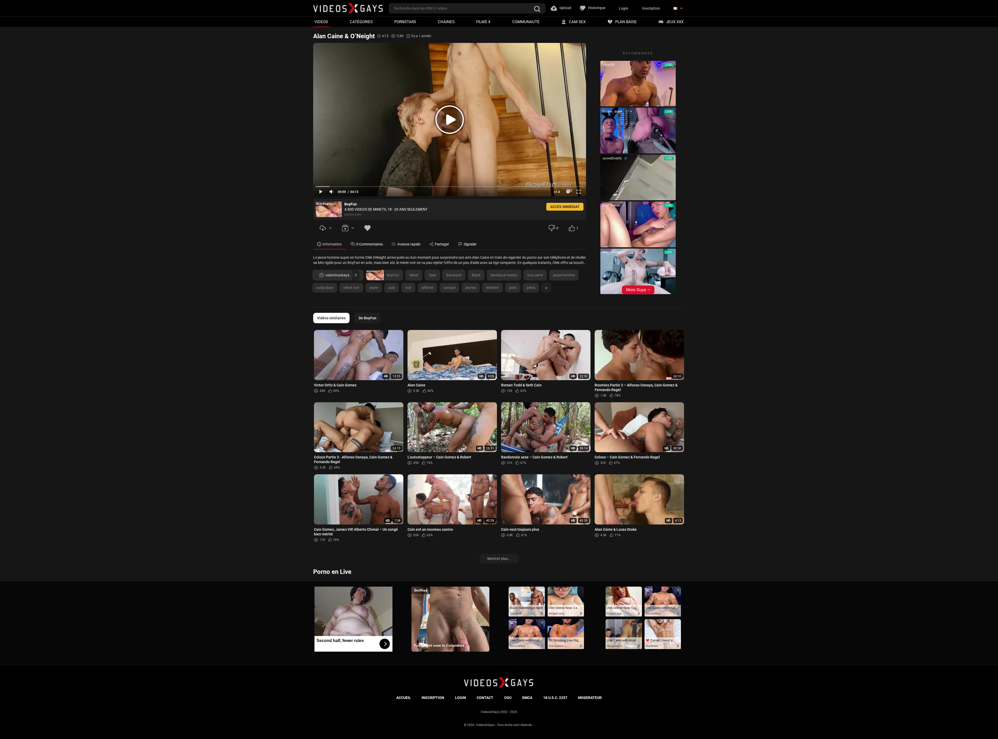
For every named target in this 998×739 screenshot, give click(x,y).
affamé (427, 288)
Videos (321, 22)
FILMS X (483, 22)
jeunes (470, 288)
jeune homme (564, 275)
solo (391, 288)
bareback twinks (504, 275)
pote (512, 288)
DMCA (527, 698)
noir (408, 288)
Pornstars (405, 22)
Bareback (454, 275)
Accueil (403, 698)
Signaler (470, 244)
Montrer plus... (499, 558)
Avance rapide (408, 244)
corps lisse (324, 288)
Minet (413, 275)
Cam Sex (577, 22)
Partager (442, 244)
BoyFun (393, 275)
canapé (449, 288)
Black (476, 275)
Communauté (526, 22)
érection (492, 288)
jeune (374, 288)
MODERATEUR (590, 698)
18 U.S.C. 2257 (555, 698)
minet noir (351, 288)
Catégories (361, 22)
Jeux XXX (675, 22)
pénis (531, 288)
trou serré (535, 275)
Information (332, 244)
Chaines (446, 22)
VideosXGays (485, 725)
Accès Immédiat (565, 207)
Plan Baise (626, 22)
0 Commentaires (369, 244)
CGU (507, 698)
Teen (432, 275)
